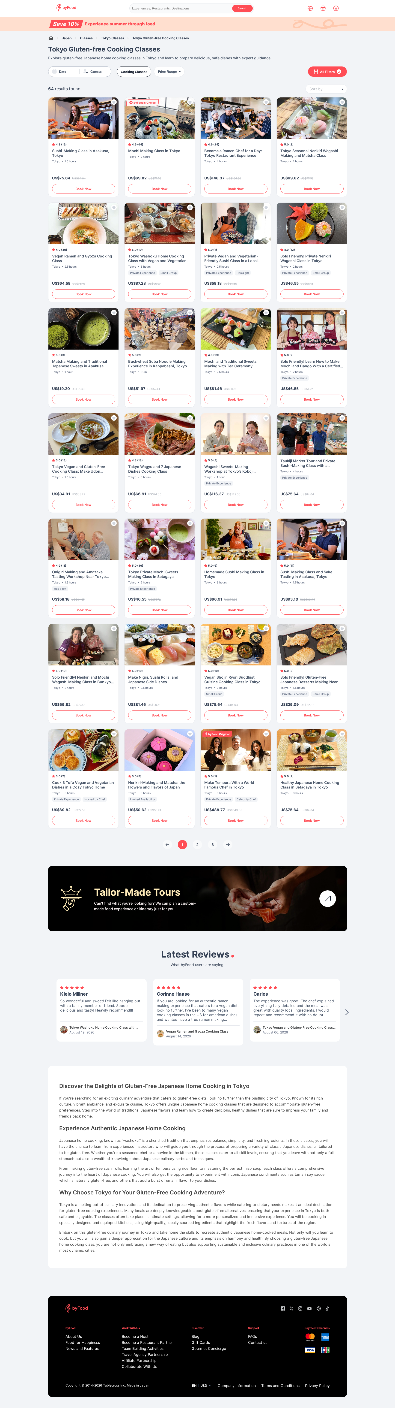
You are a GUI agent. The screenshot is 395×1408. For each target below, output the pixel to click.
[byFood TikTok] (327, 1308)
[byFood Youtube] (309, 1309)
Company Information (237, 1385)
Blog (195, 1336)
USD (203, 1385)
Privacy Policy (317, 1385)
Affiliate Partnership (139, 1360)
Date (62, 71)
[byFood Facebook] (282, 1309)
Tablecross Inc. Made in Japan (126, 1385)
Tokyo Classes (112, 38)
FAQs (252, 1336)
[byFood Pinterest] (318, 1309)
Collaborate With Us (139, 1366)
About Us (73, 1336)
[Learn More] (327, 898)
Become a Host (135, 1336)
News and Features (82, 1348)
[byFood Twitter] (291, 1308)
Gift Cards (201, 1342)
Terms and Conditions (280, 1385)
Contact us (257, 1342)
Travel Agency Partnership (145, 1354)
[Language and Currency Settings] (310, 8)
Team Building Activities (142, 1348)
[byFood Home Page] (66, 10)
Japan (67, 38)
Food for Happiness (82, 1342)
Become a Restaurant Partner (147, 1342)
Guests (96, 71)
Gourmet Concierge (209, 1348)
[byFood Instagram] (300, 1309)
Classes (86, 38)
